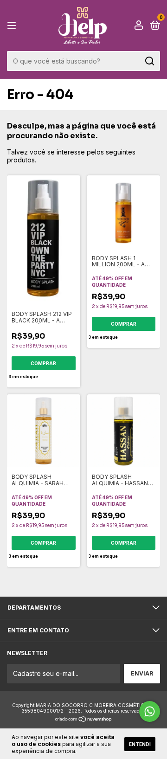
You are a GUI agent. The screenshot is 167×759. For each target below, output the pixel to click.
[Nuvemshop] (84, 720)
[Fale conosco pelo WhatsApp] (149, 711)
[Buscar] (149, 61)
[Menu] (13, 26)
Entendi (140, 744)
